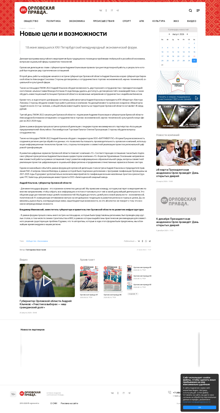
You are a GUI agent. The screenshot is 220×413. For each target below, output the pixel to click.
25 (168, 60)
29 (189, 60)
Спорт (127, 21)
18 (168, 56)
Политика (53, 21)
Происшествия (103, 21)
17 (162, 56)
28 (183, 60)
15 (189, 52)
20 (178, 56)
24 (162, 60)
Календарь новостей (178, 30)
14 (183, 52)
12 (173, 52)
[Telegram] (149, 241)
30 (194, 60)
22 (189, 56)
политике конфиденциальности (196, 402)
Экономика (77, 21)
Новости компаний (167, 135)
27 (178, 60)
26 (173, 60)
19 (173, 56)
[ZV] (178, 127)
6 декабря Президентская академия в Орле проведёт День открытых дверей (177, 222)
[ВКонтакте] (138, 241)
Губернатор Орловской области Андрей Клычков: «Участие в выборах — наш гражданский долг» (46, 304)
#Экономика (42, 241)
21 (183, 56)
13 (178, 52)
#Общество (31, 241)
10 (162, 52)
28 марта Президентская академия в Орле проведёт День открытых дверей (177, 173)
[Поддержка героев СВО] (178, 100)
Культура (159, 21)
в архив (132, 294)
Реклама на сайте (69, 403)
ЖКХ (176, 21)
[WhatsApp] (146, 241)
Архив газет (87, 259)
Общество (31, 21)
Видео (191, 21)
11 (168, 52)
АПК (141, 21)
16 (194, 52)
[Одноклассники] (142, 241)
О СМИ (53, 403)
